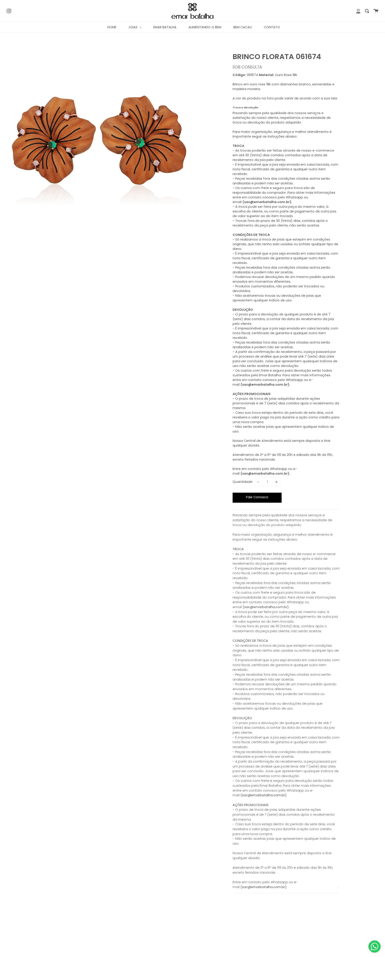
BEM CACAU (242, 27)
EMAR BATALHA (164, 27)
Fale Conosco (257, 497)
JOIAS (133, 27)
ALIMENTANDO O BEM (204, 27)
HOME (111, 27)
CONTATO (272, 27)
